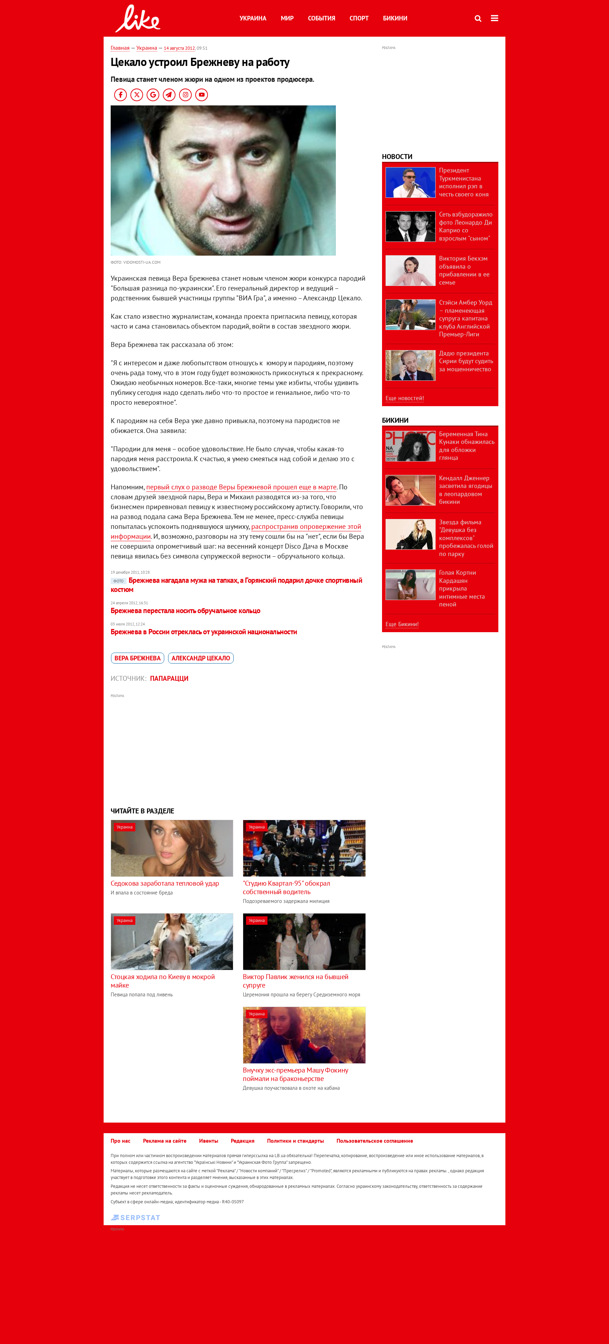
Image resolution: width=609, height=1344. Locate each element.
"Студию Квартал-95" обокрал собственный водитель (286, 887)
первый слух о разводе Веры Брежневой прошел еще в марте (241, 486)
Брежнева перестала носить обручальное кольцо (185, 610)
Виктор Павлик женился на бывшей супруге (296, 981)
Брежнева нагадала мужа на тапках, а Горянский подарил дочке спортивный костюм (236, 584)
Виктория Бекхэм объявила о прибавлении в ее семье (464, 270)
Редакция (242, 1140)
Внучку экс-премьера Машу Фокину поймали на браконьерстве (295, 1074)
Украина (253, 18)
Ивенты (208, 1140)
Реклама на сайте (164, 1140)
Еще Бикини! (402, 624)
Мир (287, 18)
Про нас (120, 1140)
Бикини (395, 18)
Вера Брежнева (138, 658)
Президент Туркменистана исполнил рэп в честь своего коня (464, 182)
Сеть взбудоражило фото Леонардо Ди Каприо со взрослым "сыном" (466, 226)
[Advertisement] (239, 749)
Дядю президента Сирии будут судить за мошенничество (466, 361)
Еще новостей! (405, 398)
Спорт (359, 18)
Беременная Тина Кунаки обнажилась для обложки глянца (466, 446)
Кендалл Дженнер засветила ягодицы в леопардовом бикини (465, 490)
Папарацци (169, 678)
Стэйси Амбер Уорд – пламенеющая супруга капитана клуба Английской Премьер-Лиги (465, 318)
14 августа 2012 (179, 48)
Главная (120, 47)
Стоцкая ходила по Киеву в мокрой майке (163, 981)
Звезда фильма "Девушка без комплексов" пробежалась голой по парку (466, 538)
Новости (397, 156)
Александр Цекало (201, 658)
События (321, 18)
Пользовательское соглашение (375, 1140)
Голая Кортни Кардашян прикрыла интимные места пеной (462, 588)
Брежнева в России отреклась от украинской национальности (204, 631)
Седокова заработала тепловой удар (165, 883)
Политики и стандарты (295, 1140)
